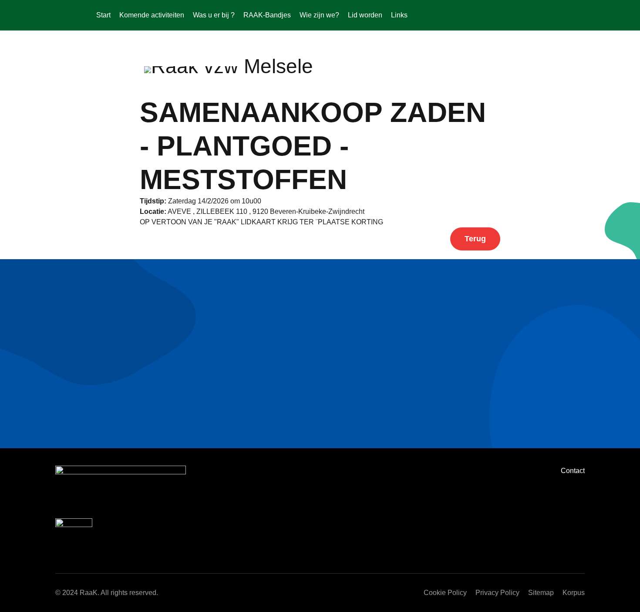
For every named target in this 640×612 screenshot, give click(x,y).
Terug (475, 238)
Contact (573, 470)
